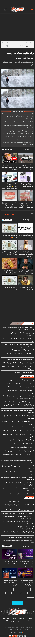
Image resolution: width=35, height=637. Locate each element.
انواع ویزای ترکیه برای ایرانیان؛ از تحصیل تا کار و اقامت (18, 510)
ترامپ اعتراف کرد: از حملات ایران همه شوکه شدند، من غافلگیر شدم (19, 417)
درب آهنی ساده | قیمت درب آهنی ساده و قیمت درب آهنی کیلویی (18, 541)
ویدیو (24, 43)
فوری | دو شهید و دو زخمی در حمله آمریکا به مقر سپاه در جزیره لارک (18, 339)
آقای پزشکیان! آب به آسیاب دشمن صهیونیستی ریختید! (18, 451)
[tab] (28, 323)
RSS (7, 621)
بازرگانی (29, 498)
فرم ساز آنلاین (18, 590)
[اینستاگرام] (15, 636)
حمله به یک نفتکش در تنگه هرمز (23, 372)
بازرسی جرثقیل (26, 590)
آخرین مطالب (27, 376)
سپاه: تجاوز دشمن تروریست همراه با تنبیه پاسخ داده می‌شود (19, 354)
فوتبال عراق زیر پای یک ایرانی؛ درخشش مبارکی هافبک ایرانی (16, 513)
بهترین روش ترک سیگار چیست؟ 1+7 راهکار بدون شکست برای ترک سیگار (18, 522)
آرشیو (12, 621)
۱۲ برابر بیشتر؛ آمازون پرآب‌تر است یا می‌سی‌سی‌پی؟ (18, 122)
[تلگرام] (10, 636)
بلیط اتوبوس (30, 596)
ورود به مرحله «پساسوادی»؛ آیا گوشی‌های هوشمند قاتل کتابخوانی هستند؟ (17, 143)
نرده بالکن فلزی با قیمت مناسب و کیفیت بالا (20, 537)
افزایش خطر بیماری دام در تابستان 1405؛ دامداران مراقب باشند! (18, 533)
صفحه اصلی (30, 43)
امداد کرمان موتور (9, 590)
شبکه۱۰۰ (30, 618)
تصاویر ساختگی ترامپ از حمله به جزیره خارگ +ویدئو (18, 402)
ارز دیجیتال (8, 593)
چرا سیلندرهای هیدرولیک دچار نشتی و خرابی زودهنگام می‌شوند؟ (19, 506)
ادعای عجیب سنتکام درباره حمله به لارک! (21, 427)
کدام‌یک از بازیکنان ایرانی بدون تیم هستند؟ (21, 494)
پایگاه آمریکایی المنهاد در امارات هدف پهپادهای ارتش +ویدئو (19, 406)
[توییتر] (13, 636)
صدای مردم (6, 618)
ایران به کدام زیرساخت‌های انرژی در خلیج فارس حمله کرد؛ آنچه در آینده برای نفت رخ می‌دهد (18, 345)
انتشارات (19, 621)
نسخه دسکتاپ (17, 603)
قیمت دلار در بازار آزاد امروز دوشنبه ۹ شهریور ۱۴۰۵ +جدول (17, 380)
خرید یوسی (30, 593)
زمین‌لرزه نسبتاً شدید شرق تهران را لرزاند (21, 350)
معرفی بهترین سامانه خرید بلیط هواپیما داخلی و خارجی (17, 502)
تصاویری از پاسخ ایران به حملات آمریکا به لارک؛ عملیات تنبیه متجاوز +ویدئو (17, 478)
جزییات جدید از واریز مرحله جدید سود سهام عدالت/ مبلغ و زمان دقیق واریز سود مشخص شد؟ (18, 397)
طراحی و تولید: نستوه (16, 632)
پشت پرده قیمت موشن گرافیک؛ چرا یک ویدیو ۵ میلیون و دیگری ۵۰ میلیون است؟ (18, 528)
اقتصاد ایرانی (23, 593)
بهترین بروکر (15, 593)
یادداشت (27, 621)
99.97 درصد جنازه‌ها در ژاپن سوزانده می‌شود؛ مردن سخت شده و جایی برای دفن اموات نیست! (19, 137)
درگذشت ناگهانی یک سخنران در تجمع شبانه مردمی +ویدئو (17, 384)
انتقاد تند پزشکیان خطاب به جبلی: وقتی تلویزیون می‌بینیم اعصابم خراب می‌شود (18, 367)
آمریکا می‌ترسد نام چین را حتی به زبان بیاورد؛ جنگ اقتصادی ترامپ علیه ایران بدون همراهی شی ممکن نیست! (18, 132)
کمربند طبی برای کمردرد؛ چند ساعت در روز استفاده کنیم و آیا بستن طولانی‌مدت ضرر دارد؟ (17, 517)
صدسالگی (21, 618)
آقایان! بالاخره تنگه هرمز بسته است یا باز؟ (21, 444)
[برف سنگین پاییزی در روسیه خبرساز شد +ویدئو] (17, 78)
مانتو (32, 590)
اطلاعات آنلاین (17, 9)
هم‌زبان (14, 618)
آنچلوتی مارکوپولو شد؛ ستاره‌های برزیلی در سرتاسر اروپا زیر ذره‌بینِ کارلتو (18, 489)
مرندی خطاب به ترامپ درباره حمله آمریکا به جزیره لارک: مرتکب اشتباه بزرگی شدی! (18, 455)
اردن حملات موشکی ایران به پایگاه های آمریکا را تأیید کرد (17, 363)
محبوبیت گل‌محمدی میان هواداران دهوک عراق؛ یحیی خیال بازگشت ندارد (18, 467)
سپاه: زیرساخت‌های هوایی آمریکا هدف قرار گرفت (19, 359)
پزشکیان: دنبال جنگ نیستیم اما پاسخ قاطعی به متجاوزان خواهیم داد (18, 435)
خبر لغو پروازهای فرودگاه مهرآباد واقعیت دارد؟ (20, 387)
